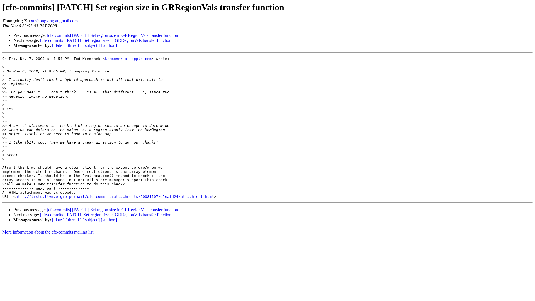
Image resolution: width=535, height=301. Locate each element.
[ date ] (58, 45)
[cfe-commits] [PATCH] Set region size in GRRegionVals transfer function (112, 35)
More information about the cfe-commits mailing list (47, 232)
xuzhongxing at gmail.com (54, 20)
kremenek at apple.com (128, 59)
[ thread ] (73, 45)
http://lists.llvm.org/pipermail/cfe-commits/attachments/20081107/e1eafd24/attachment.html (115, 197)
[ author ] (109, 45)
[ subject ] (91, 45)
